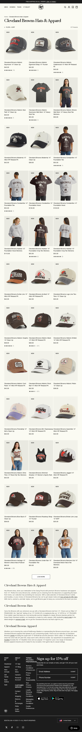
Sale (5, 685)
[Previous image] (6, 45)
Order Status (17, 710)
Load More (41, 577)
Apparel (7, 667)
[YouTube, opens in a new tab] (17, 727)
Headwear (7, 664)
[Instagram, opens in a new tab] (23, 727)
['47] (41, 7)
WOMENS (12, 7)
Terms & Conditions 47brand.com (30, 668)
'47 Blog (18, 667)
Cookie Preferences (30, 707)
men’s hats (68, 617)
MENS (6, 7)
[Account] (69, 7)
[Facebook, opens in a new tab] (12, 727)
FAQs (17, 706)
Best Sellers (6, 681)
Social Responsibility (30, 679)
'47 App (17, 664)
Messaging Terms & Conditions (29, 701)
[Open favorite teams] (73, 7)
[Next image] (27, 45)
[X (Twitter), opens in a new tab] (6, 727)
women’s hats (20, 619)
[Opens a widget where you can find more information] (74, 728)
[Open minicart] (77, 7)
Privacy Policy (28, 674)
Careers (17, 675)
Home (6, 17)
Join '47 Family (51, 1)
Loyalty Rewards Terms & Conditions (29, 693)
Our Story (17, 671)
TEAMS (19, 7)
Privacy (40, 692)
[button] (8, 70)
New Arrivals (6, 671)
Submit (73, 671)
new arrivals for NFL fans (68, 597)
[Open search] (65, 7)
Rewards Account (18, 679)
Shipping (18, 696)
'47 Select (26, 7)
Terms (76, 690)
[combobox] (67, 720)
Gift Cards (6, 676)
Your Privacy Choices (28, 685)
